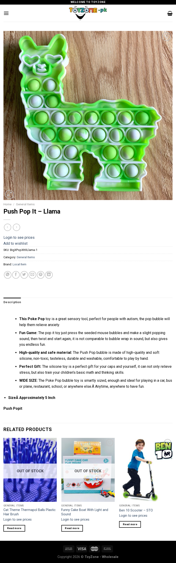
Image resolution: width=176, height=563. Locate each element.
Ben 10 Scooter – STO (136, 510)
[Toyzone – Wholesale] (88, 13)
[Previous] (3, 488)
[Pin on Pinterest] (40, 275)
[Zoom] (9, 194)
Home (7, 204)
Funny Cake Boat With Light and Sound (84, 512)
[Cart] (170, 13)
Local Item (19, 264)
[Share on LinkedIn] (49, 275)
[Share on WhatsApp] (7, 275)
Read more (14, 528)
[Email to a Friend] (32, 275)
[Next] (172, 488)
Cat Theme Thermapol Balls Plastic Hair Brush (29, 512)
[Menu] (6, 13)
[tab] (12, 302)
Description (12, 302)
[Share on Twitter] (24, 275)
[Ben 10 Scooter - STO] (146, 470)
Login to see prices (19, 237)
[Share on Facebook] (16, 275)
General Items (25, 204)
